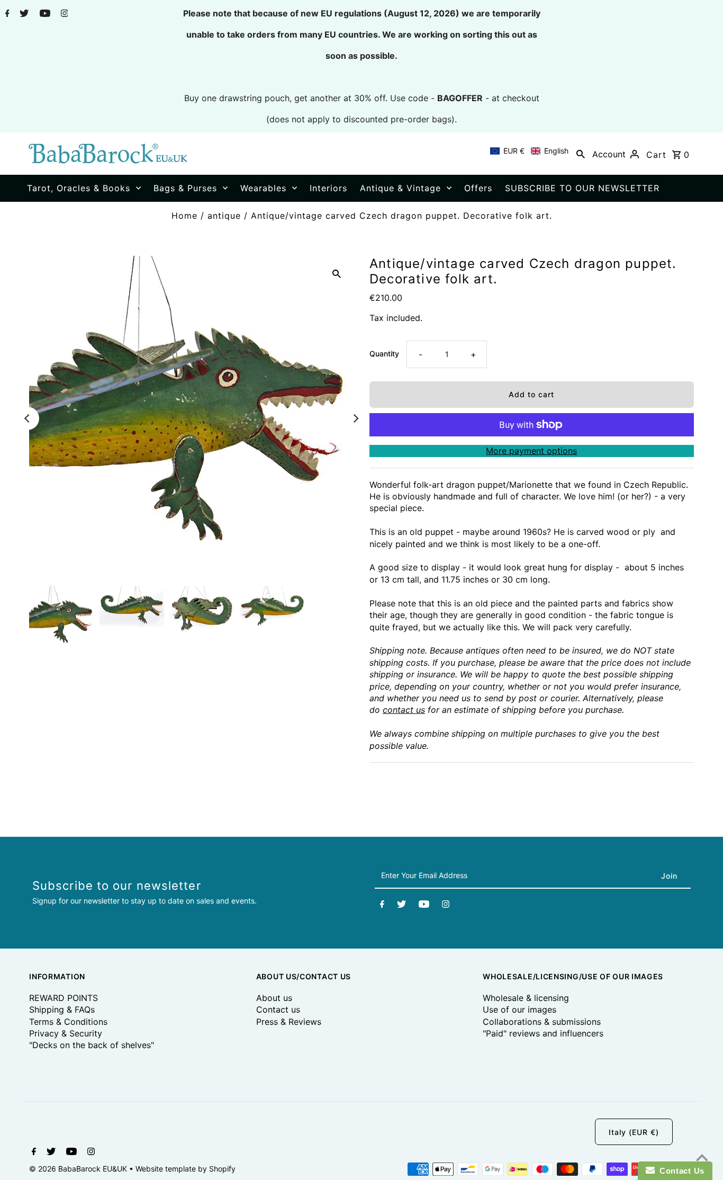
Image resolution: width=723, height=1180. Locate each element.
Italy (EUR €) (634, 1132)
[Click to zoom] (336, 272)
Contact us (278, 1009)
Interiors (328, 188)
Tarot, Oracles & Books (78, 188)
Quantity (384, 353)
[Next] (355, 418)
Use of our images (519, 1009)
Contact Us (679, 1170)
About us (274, 998)
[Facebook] (6, 14)
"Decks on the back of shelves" (91, 1045)
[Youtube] (43, 14)
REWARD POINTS (63, 998)
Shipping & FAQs (62, 1009)
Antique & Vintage (400, 188)
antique (224, 215)
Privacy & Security (65, 1033)
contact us (404, 709)
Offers (478, 188)
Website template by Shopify (185, 1168)
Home (184, 215)
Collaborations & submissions (542, 1021)
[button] (529, 151)
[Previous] (27, 418)
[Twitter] (23, 14)
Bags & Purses (185, 188)
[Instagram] (63, 14)
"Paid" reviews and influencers (543, 1033)
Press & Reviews (288, 1021)
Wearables (263, 188)
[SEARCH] (581, 153)
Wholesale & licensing (526, 998)
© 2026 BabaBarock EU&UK (79, 1168)
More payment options (531, 450)
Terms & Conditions (68, 1021)
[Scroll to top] (701, 1158)
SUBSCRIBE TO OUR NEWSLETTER (582, 188)
